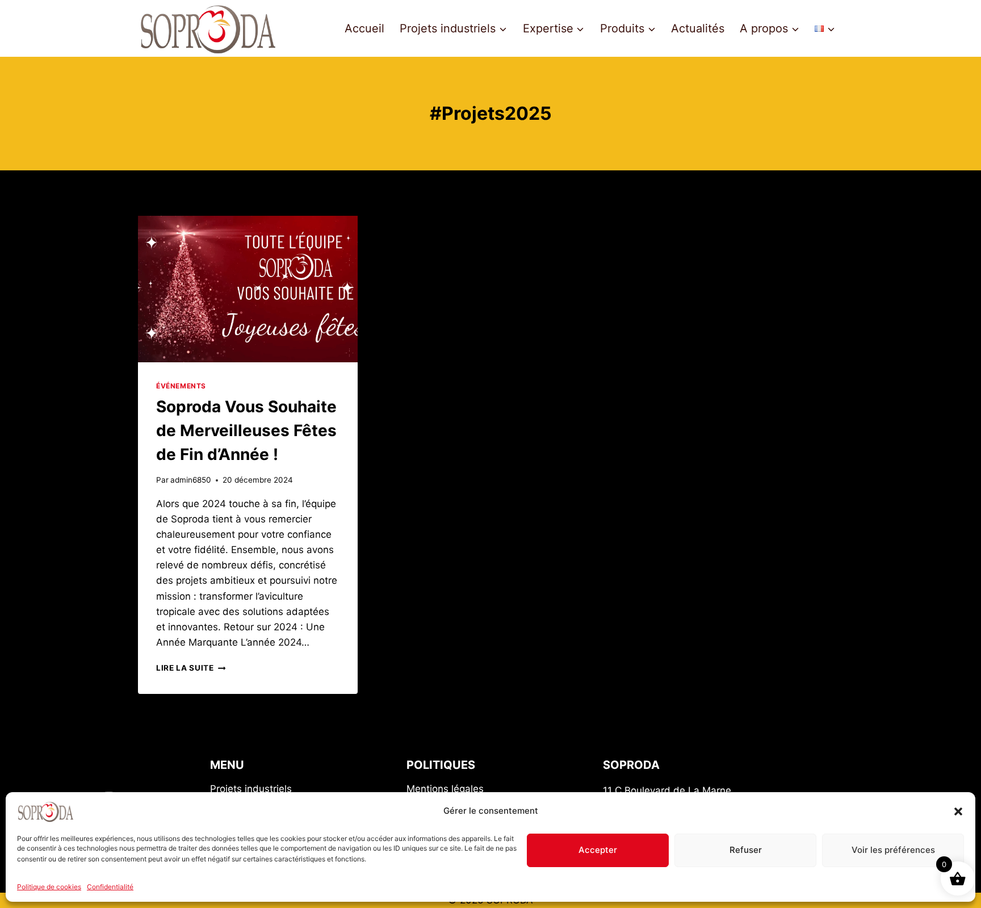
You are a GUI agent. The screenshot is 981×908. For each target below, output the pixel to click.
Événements (181, 386)
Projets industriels (251, 788)
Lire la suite (190, 667)
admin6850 (190, 479)
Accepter (597, 849)
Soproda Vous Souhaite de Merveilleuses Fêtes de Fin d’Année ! (246, 430)
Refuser (746, 849)
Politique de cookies (49, 886)
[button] (958, 811)
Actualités (697, 28)
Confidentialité (110, 886)
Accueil (364, 28)
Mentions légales (445, 788)
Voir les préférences (893, 849)
